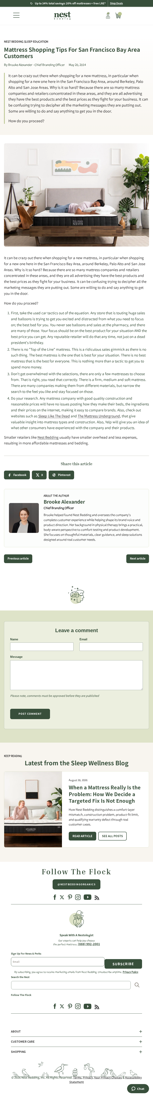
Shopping (18, 1051)
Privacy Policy (130, 972)
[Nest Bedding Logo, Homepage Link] (61, 16)
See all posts (112, 836)
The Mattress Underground (99, 416)
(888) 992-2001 (89, 944)
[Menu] (16, 16)
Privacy (88, 1077)
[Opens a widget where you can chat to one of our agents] (138, 1089)
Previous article (18, 558)
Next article (137, 558)
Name (14, 639)
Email (83, 639)
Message (16, 656)
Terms (77, 1077)
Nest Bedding (48, 437)
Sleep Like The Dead (54, 416)
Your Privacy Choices (108, 1077)
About (16, 1031)
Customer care (23, 1041)
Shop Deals (116, 3)
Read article (82, 836)
